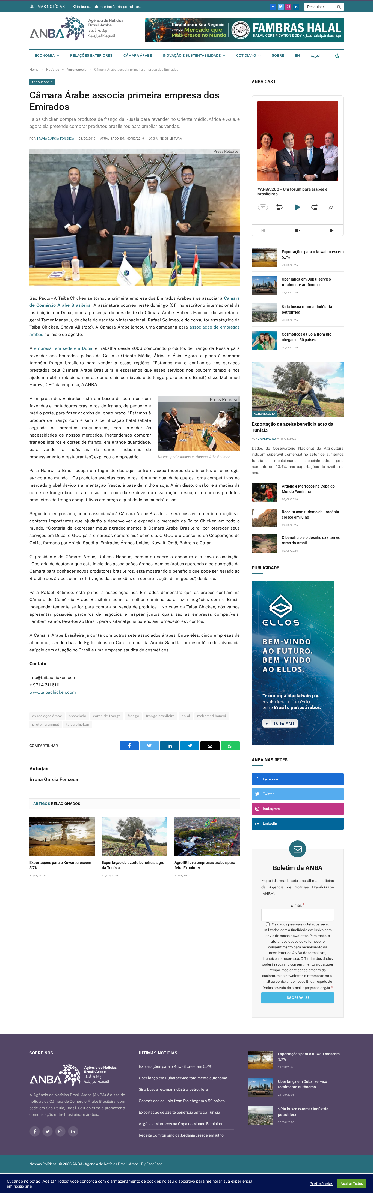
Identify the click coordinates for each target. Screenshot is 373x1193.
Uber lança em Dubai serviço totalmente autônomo (306, 282)
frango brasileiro (160, 716)
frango (133, 716)
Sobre (278, 55)
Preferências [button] (321, 1183)
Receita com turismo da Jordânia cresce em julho (310, 514)
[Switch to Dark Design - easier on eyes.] (336, 55)
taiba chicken (77, 724)
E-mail (298, 905)
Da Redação (267, 438)
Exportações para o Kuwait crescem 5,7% (60, 865)
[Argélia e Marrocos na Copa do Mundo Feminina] (264, 492)
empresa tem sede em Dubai (63, 348)
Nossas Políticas (43, 1164)
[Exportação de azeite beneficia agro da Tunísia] (134, 836)
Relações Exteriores (91, 55)
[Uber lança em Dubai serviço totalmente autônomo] (264, 285)
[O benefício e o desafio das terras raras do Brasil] (264, 543)
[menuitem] (297, 56)
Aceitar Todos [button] (352, 1184)
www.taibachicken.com (52, 692)
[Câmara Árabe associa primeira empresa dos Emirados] (134, 217)
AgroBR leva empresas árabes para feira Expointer (204, 865)
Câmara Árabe (137, 55)
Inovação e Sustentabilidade (192, 55)
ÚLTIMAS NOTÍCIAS (47, 6)
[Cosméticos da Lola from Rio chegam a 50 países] (264, 340)
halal (186, 716)
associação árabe (47, 716)
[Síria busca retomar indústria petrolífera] (264, 312)
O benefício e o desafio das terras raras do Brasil (311, 540)
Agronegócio (42, 82)
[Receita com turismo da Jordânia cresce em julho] (264, 518)
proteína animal (45, 724)
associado (77, 716)
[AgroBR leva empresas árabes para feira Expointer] (207, 836)
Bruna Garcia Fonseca (55, 138)
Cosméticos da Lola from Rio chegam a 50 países (306, 337)
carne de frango (107, 716)
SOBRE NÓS (41, 1053)
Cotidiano (246, 55)
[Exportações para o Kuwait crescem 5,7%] (62, 836)
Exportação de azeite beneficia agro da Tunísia (133, 865)
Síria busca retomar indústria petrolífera (106, 6)
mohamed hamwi (211, 716)
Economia (45, 55)
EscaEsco (154, 1164)
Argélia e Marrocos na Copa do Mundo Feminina (308, 489)
